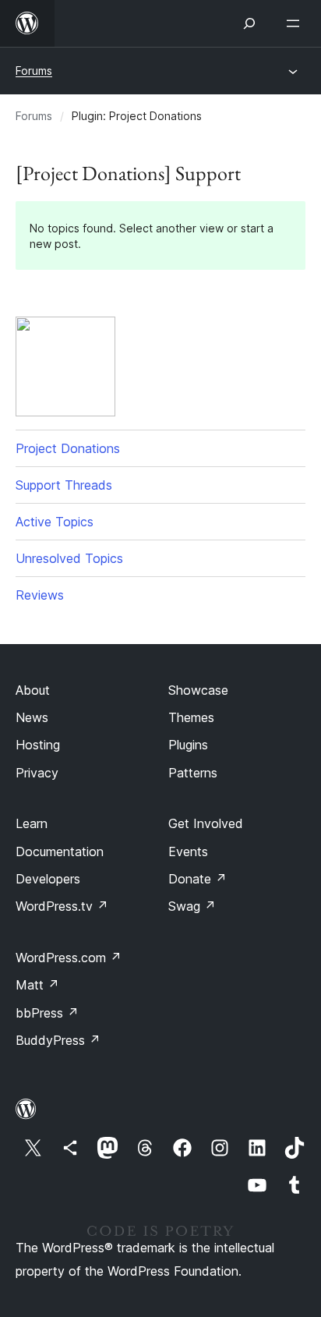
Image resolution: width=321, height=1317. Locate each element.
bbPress (47, 1013)
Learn (32, 823)
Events (188, 851)
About (33, 690)
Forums (34, 70)
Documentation (60, 851)
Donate (197, 879)
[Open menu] (296, 23)
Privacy (37, 773)
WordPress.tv (62, 906)
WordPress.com (69, 957)
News (32, 717)
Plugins (188, 744)
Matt (37, 985)
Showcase (198, 690)
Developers (48, 879)
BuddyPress (58, 1040)
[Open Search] (249, 23)
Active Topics (54, 521)
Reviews (40, 595)
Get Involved (205, 823)
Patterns (192, 773)
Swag (192, 906)
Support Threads (64, 485)
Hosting (38, 744)
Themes (191, 717)
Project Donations (68, 448)
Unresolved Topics (69, 558)
